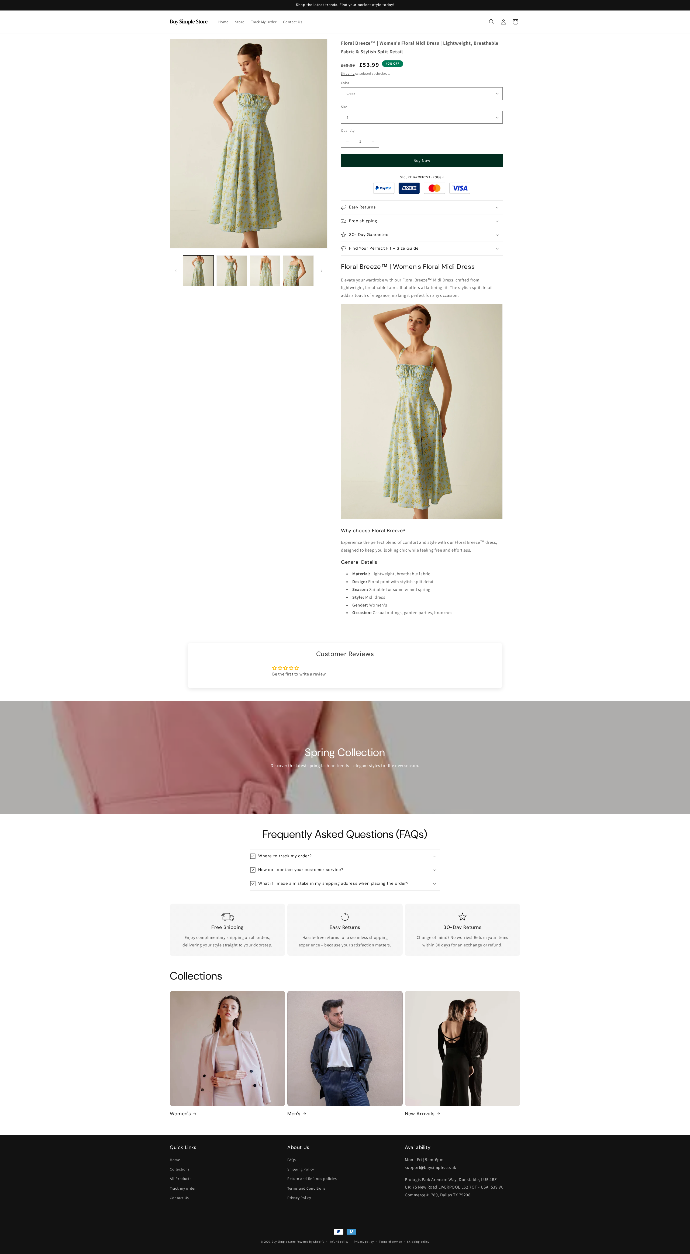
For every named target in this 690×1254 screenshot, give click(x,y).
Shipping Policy (300, 1169)
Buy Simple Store (284, 1241)
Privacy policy (364, 1241)
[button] (492, 22)
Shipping (348, 73)
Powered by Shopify (310, 1241)
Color (345, 83)
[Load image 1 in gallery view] (198, 270)
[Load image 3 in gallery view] (265, 270)
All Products (180, 1178)
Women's (180, 1114)
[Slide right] (321, 271)
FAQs (291, 1159)
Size (344, 106)
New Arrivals (419, 1114)
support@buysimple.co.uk (430, 1167)
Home (175, 1159)
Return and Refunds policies (312, 1178)
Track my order (183, 1188)
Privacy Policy (299, 1197)
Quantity (347, 130)
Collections (180, 1169)
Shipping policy (418, 1241)
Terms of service (390, 1241)
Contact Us (179, 1197)
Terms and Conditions (306, 1188)
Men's (294, 1114)
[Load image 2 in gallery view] (231, 270)
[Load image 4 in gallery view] (298, 270)
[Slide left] (176, 271)
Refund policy (339, 1241)
